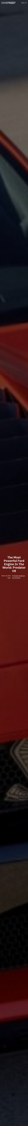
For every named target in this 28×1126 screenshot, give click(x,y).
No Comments (16, 578)
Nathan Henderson (19, 576)
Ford (9, 578)
